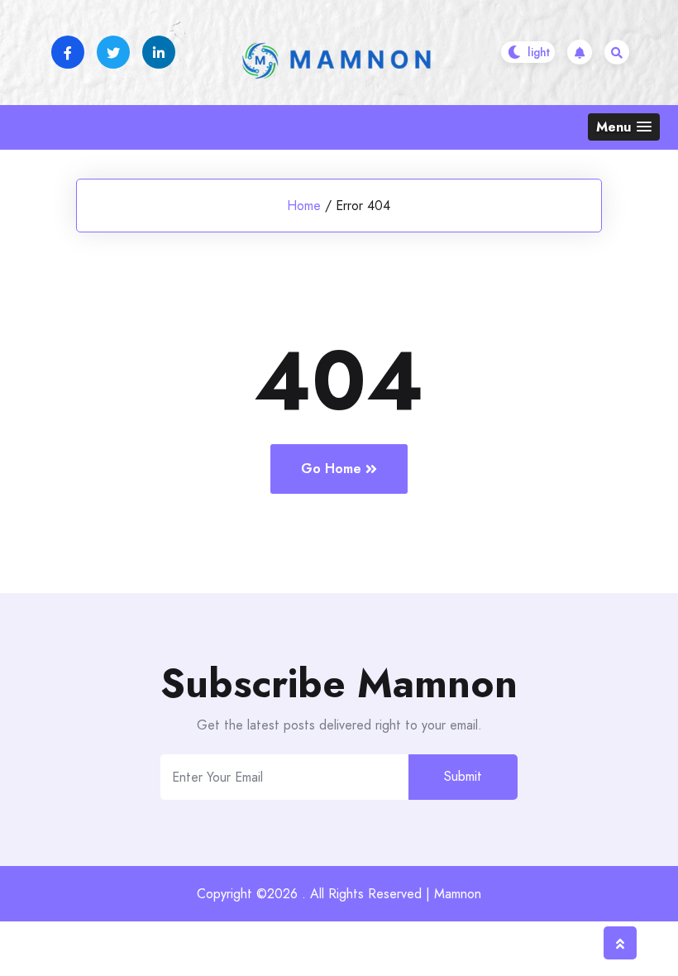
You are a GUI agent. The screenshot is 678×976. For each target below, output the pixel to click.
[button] (624, 127)
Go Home (331, 468)
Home (304, 205)
